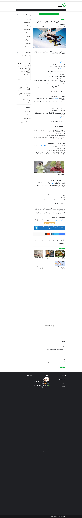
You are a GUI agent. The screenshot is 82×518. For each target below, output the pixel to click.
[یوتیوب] (60, 243)
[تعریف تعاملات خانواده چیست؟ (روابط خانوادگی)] (46, 417)
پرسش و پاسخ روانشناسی (32, 9)
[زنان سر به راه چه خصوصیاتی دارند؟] (49, 253)
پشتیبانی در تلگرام (30, 386)
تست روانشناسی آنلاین (52, 9)
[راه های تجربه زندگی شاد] (60, 253)
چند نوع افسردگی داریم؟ (27, 118)
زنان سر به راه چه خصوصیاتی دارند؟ (49, 258)
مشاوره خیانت (28, 37)
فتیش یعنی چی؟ (28, 119)
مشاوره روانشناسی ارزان (27, 29)
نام (64, 359)
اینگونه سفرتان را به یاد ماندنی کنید (60, 61)
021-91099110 (30, 384)
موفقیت (63, 51)
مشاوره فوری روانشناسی (27, 43)
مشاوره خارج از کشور (27, 18)
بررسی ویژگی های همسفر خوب (60, 57)
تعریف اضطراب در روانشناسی (26, 121)
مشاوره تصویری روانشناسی (26, 47)
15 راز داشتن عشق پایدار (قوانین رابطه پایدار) (24, 93)
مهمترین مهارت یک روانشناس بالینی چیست (38, 267)
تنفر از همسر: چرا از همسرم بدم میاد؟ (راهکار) (49, 326)
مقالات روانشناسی (61, 68)
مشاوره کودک (28, 23)
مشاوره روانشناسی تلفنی (27, 46)
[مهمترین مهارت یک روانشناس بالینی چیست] (38, 263)
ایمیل (64, 362)
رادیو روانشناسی (43, 9)
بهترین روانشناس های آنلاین (58, 220)
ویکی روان (64, 9)
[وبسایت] (63, 243)
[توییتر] (61, 243)
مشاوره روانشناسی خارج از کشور (49, 223)
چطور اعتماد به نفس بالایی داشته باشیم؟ (25, 122)
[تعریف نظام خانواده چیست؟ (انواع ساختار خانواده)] (46, 481)
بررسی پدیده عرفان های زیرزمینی (39, 257)
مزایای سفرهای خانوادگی (61, 198)
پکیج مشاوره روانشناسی (27, 40)
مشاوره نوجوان (28, 42)
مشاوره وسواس (28, 19)
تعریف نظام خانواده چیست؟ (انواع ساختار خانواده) (24, 92)
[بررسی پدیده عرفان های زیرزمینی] (38, 253)
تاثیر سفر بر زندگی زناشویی (61, 117)
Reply (63, 341)
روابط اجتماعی (43, 145)
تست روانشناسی (63, 383)
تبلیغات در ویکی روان (62, 387)
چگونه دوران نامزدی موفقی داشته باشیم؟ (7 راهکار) (24, 98)
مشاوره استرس (28, 32)
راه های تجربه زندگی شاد (61, 257)
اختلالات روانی (63, 386)
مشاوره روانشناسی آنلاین (62, 379)
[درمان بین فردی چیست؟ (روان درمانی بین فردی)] (60, 263)
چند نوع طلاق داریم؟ (27, 124)
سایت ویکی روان (54, 516)
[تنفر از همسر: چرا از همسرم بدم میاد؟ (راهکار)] (49, 293)
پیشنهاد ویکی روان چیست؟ (60, 62)
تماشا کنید (47, 9)
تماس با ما (64, 389)
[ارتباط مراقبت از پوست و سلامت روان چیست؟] (46, 379)
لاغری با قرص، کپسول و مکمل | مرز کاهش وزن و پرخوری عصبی (38, 382)
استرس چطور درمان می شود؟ (26, 115)
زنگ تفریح (38, 9)
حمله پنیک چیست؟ (27, 111)
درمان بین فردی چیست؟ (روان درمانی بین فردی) (61, 267)
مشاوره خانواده (28, 33)
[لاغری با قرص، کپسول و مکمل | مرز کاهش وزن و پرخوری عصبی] (46, 382)
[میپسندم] (64, 339)
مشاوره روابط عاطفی (63, 382)
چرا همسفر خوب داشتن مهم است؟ (60, 58)
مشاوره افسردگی (28, 44)
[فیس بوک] (62, 243)
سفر (57, 73)
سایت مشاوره (50, 52)
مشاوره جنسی (28, 39)
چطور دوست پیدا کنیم (53, 176)
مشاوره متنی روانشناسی (27, 22)
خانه (63, 18)
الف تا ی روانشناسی (59, 9)
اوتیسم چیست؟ (28, 114)
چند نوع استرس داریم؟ (27, 112)
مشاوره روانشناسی (55, 98)
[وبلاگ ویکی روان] (62, 5)
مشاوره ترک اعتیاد (28, 25)
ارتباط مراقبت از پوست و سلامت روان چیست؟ (24, 87)
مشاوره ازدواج (28, 26)
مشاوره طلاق (28, 30)
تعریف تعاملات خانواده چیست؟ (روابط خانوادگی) (24, 90)
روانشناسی (61, 18)
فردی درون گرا (52, 183)
